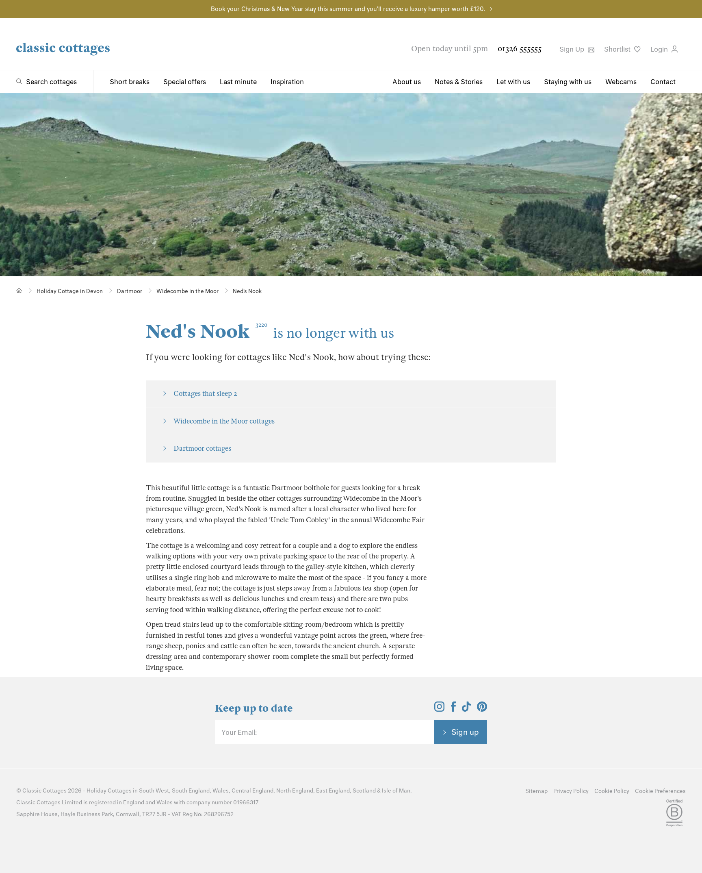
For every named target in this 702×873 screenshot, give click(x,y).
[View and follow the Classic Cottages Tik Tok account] (466, 709)
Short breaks (130, 82)
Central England (252, 790)
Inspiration (287, 82)
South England (191, 790)
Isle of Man (396, 790)
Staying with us (568, 82)
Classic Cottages (44, 790)
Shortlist (618, 49)
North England (294, 790)
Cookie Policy (611, 791)
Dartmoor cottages (202, 448)
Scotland (364, 790)
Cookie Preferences (660, 791)
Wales (220, 790)
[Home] (19, 290)
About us (406, 82)
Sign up (465, 732)
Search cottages (51, 82)
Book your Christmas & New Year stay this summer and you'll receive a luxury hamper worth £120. (348, 9)
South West (154, 790)
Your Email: (239, 732)
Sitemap (536, 791)
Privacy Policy (571, 791)
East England (333, 790)
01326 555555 (520, 48)
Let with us (513, 82)
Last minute (238, 82)
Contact (663, 82)
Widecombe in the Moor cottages (224, 421)
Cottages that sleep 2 (205, 393)
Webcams (621, 82)
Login (660, 49)
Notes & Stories (459, 82)
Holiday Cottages (109, 790)
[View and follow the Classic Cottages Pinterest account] (482, 709)
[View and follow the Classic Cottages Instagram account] (439, 709)
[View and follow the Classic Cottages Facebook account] (453, 709)
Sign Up (572, 49)
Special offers (184, 82)
